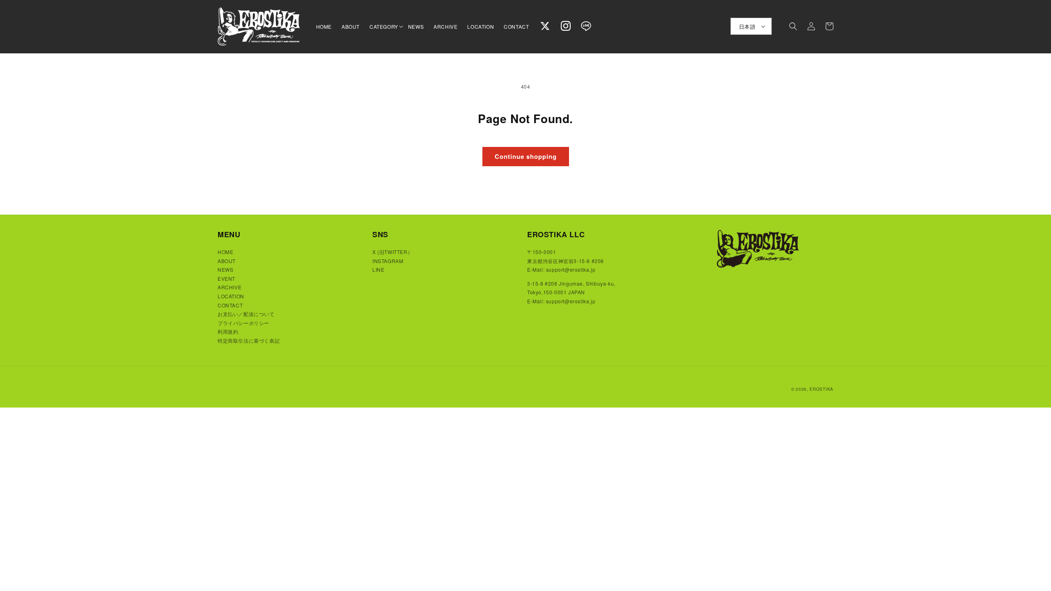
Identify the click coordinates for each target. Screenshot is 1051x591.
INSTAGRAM (387, 260)
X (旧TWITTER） (392, 251)
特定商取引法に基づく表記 (249, 340)
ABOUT (227, 260)
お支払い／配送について (246, 313)
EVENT (226, 278)
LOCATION (231, 296)
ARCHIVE (229, 287)
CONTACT (230, 305)
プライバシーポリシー (243, 322)
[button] (384, 26)
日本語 (747, 26)
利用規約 (228, 331)
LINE (378, 269)
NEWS (225, 269)
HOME (225, 251)
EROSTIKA (821, 389)
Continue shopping (526, 156)
